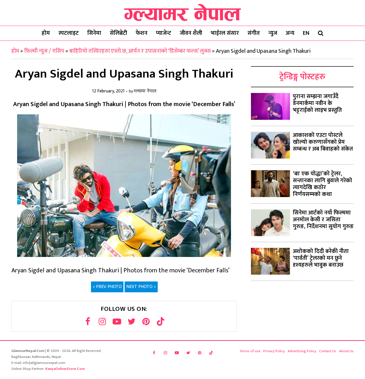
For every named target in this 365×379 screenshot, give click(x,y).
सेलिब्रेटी (118, 33)
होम (46, 33)
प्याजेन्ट (163, 33)
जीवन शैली (191, 33)
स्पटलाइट (68, 33)
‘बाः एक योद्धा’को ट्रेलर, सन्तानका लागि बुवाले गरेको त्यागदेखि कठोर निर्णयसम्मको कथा (322, 184)
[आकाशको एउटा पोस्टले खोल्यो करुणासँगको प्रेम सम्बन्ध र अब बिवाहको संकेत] (270, 145)
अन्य (290, 33)
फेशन (141, 33)
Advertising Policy (302, 351)
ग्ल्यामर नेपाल (145, 91)
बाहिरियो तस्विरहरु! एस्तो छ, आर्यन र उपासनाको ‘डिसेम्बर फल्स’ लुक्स (140, 51)
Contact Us (327, 351)
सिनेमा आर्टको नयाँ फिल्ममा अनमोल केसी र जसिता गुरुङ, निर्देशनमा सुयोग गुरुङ (323, 219)
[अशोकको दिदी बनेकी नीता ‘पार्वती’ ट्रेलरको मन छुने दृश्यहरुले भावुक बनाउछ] (270, 261)
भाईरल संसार (225, 33)
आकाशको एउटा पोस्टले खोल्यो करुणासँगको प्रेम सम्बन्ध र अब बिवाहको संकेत (323, 142)
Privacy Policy (274, 351)
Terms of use (250, 351)
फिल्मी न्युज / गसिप (44, 51)
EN (306, 33)
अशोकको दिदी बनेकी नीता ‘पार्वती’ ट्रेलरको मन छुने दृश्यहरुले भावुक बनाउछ (321, 258)
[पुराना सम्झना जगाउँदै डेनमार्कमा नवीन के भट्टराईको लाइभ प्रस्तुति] (270, 106)
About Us (346, 351)
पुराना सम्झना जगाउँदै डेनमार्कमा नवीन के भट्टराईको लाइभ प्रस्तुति (317, 103)
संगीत (254, 33)
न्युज (272, 33)
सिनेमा (94, 33)
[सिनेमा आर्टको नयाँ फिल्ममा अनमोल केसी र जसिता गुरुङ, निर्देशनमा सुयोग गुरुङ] (270, 222)
